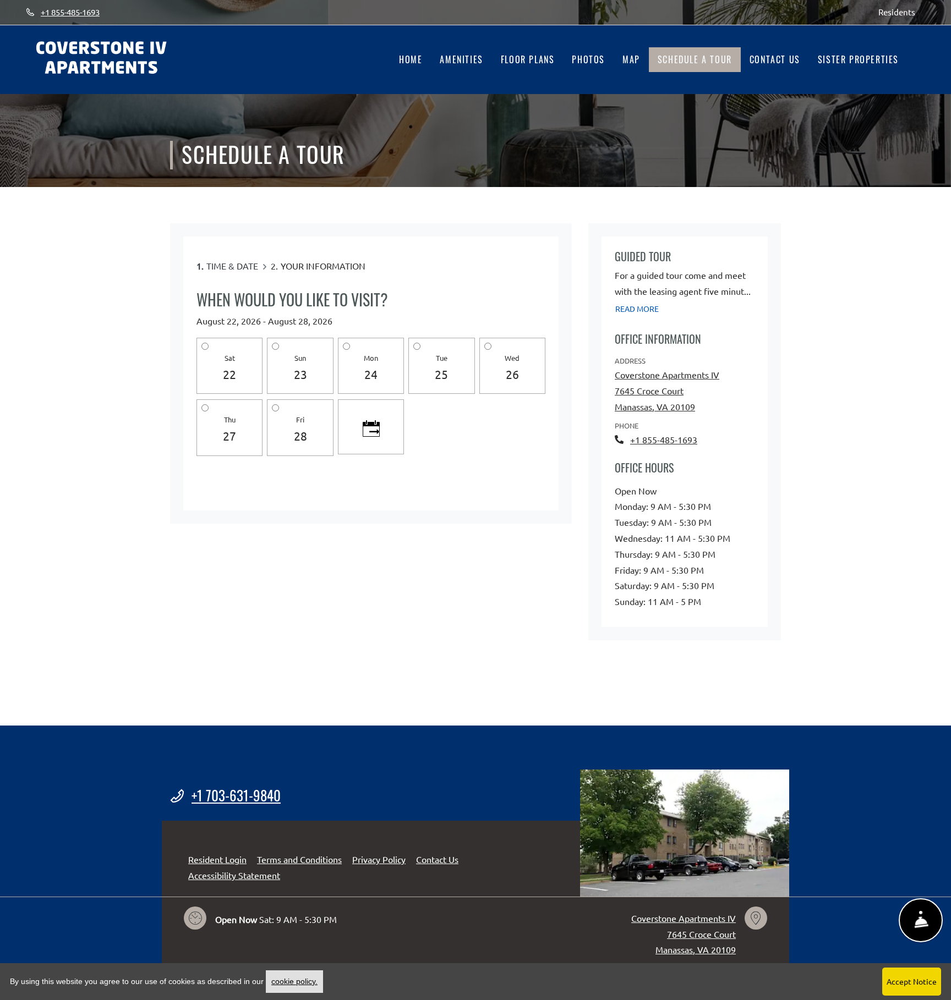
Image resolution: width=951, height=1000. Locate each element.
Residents (901, 11)
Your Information (323, 265)
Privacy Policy (379, 859)
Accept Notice (912, 981)
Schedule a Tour (695, 59)
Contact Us (775, 59)
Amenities (461, 59)
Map (631, 59)
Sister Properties (858, 59)
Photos (588, 59)
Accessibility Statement (234, 875)
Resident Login (217, 859)
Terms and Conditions (299, 859)
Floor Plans (528, 59)
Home (410, 59)
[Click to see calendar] (370, 427)
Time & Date (232, 265)
